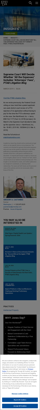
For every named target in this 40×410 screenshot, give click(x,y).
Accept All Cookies (20, 406)
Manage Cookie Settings (20, 393)
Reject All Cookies (20, 400)
